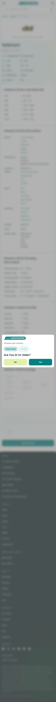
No (15, 362)
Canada (23, 349)
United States (10, 349)
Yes (40, 362)
